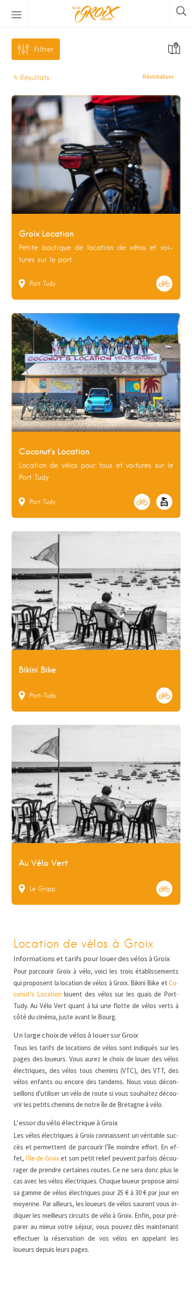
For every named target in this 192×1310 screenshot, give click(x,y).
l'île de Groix (42, 1158)
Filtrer (44, 49)
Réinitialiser (158, 76)
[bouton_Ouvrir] (17, 14)
